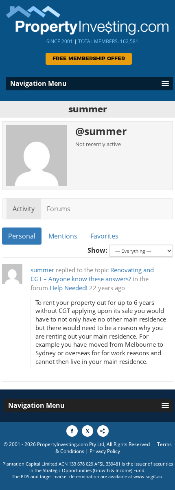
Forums (58, 208)
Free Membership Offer (88, 58)
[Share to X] (87, 431)
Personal (21, 236)
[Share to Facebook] (72, 431)
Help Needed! (69, 288)
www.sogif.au (147, 476)
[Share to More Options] (103, 431)
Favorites (104, 236)
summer (42, 270)
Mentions (62, 236)
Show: (97, 250)
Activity (24, 208)
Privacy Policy (105, 451)
